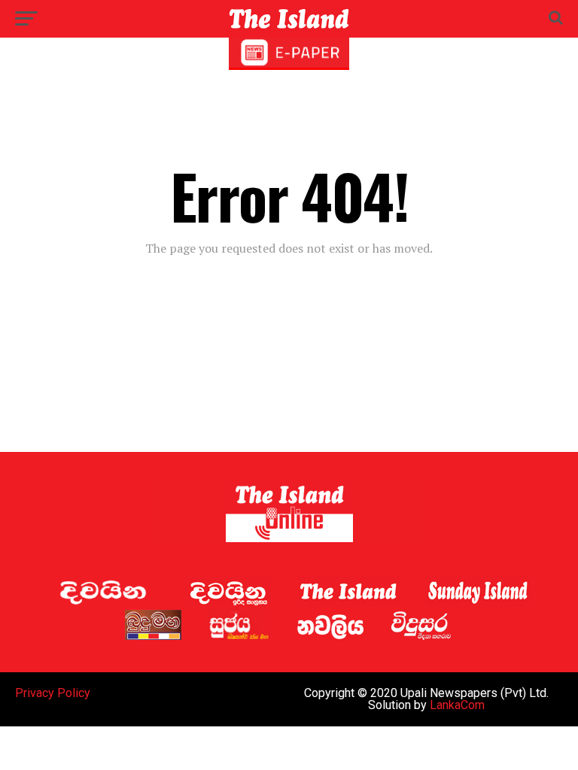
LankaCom (457, 705)
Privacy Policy (52, 693)
